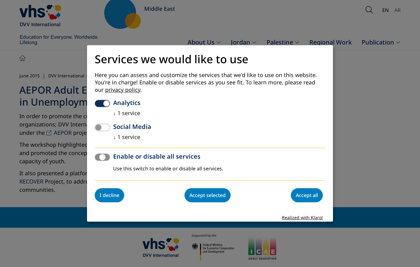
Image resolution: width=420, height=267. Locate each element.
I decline (109, 195)
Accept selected (207, 195)
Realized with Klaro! (302, 218)
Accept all (307, 195)
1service (126, 114)
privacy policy (122, 90)
